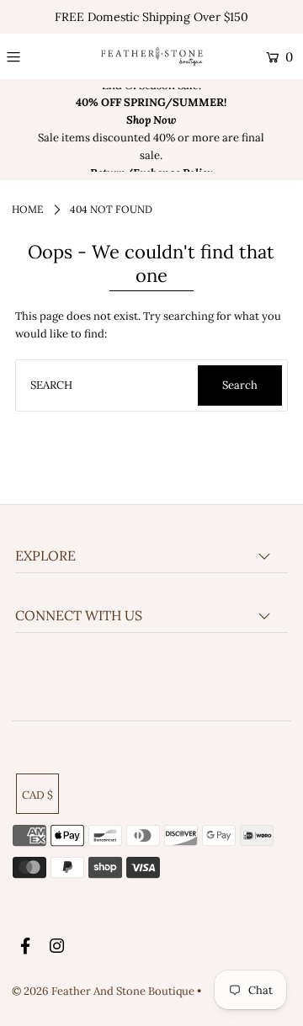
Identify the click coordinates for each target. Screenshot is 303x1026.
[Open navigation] (30, 57)
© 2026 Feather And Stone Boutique (104, 991)
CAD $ (37, 795)
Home (27, 209)
